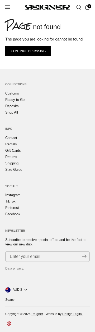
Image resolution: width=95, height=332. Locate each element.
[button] (78, 7)
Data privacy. (14, 268)
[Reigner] (47, 7)
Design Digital (72, 314)
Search (10, 299)
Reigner (37, 314)
